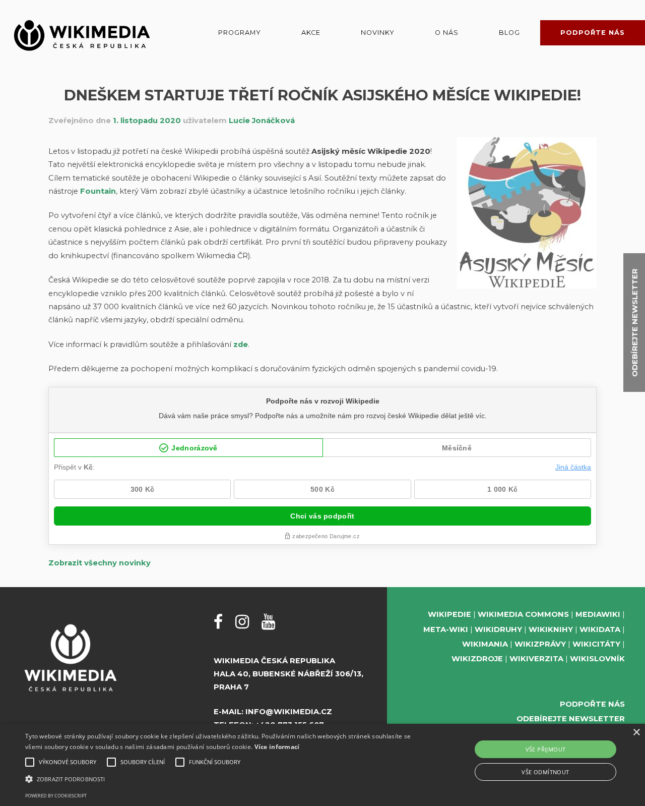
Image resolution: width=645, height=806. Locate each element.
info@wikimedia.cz (288, 711)
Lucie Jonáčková (262, 120)
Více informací (277, 746)
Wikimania (485, 644)
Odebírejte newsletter (571, 718)
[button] (218, 779)
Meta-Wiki (445, 629)
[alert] (322, 765)
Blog (509, 32)
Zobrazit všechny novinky (99, 562)
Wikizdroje (477, 658)
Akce (310, 32)
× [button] (636, 732)
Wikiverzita (536, 658)
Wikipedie (449, 614)
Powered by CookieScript (56, 795)
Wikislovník (597, 658)
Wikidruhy (498, 629)
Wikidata (599, 629)
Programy (239, 32)
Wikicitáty (596, 644)
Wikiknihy (551, 629)
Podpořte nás (592, 32)
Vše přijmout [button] (546, 749)
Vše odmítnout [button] (545, 772)
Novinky (378, 32)
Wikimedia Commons (523, 614)
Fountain (98, 191)
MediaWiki (597, 614)
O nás (447, 32)
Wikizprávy (540, 644)
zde (240, 344)
